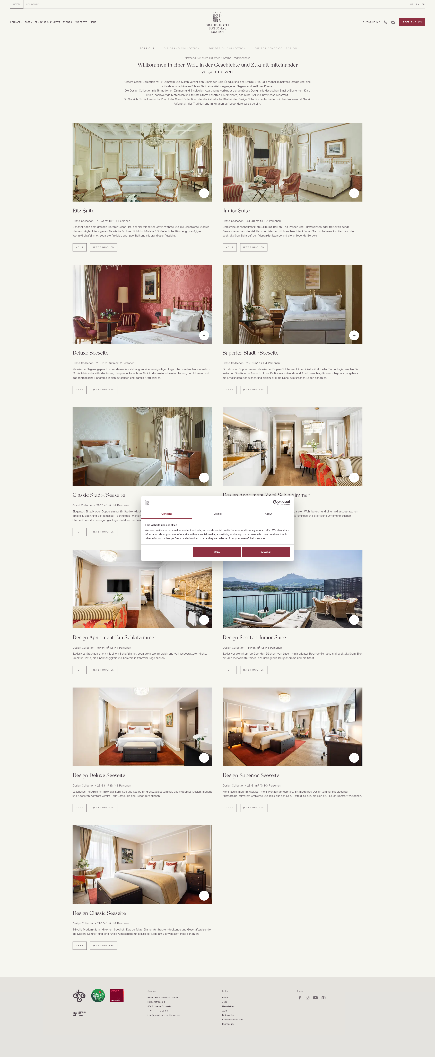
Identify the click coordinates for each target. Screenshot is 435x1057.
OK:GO (79, 995)
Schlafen (16, 22)
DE (411, 4)
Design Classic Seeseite (99, 912)
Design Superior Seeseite (251, 775)
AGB (224, 1010)
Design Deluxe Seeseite (99, 775)
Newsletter (228, 1006)
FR (423, 4)
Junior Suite (236, 210)
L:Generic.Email (393, 21)
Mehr (93, 22)
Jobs (224, 1001)
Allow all (266, 551)
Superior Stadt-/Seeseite (250, 352)
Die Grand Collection (182, 48)
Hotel (17, 4)
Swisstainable (98, 995)
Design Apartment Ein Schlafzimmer (114, 637)
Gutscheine (371, 22)
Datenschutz (229, 1015)
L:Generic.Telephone (385, 21)
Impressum (228, 1024)
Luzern (225, 997)
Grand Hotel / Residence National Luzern (215, 12)
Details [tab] (217, 513)
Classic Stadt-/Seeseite (99, 494)
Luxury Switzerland (117, 995)
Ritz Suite (83, 210)
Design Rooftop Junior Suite (254, 637)
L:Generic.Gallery (204, 193)
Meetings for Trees (79, 1014)
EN (417, 4)
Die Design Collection (227, 48)
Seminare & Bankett (47, 22)
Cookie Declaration (232, 1019)
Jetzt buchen (412, 22)
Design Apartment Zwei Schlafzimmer (266, 494)
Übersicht (146, 48)
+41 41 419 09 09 (159, 1010)
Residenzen (33, 4)
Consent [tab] (166, 513)
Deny (217, 551)
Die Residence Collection (276, 48)
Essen (28, 22)
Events (67, 22)
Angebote (81, 22)
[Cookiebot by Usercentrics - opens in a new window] (275, 502)
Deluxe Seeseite (90, 352)
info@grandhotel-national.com (163, 1015)
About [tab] (268, 513)
